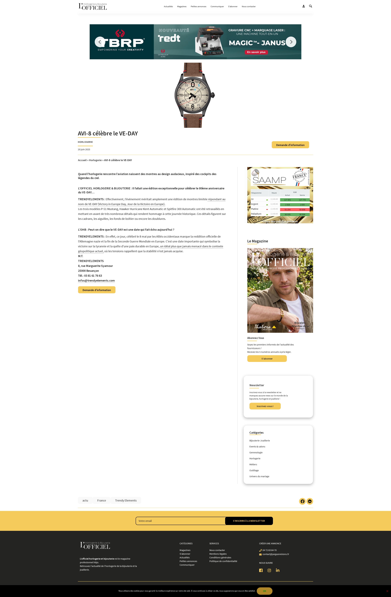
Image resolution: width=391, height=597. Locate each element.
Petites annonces (198, 6)
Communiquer (217, 6)
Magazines (181, 6)
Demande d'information (290, 145)
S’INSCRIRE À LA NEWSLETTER (249, 520)
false (100, 42)
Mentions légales (218, 553)
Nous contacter (249, 6)
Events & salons (257, 446)
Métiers (253, 464)
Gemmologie (256, 452)
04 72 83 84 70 (270, 550)
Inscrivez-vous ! (265, 406)
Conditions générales (220, 557)
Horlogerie (85, 141)
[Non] (387, 591)
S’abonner (233, 6)
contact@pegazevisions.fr (276, 554)
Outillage (254, 470)
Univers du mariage (259, 476)
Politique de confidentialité (223, 561)
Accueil (82, 160)
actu (85, 500)
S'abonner (267, 358)
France (101, 500)
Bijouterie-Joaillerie (259, 440)
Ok (264, 590)
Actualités (168, 6)
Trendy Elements (126, 500)
